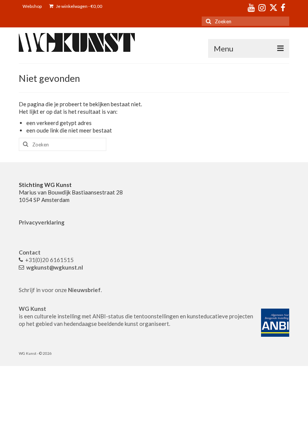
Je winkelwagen (78, 6)
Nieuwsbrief (84, 289)
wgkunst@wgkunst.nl (54, 267)
